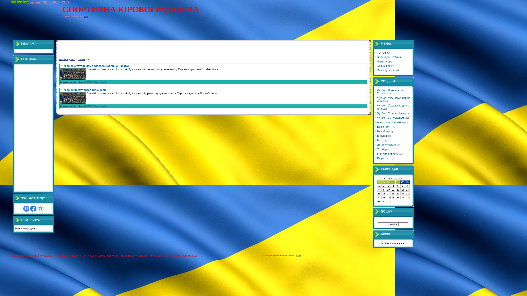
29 (379, 201)
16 (383, 193)
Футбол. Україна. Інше (391, 113)
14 (407, 189)
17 (388, 193)
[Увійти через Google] (40, 208)
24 (388, 197)
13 (402, 189)
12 (398, 189)
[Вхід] (25, 2)
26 (398, 197)
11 (393, 189)
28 (407, 197)
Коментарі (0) (101, 82)
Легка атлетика (386, 144)
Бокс (380, 140)
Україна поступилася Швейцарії (84, 89)
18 (393, 193)
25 (393, 197)
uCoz (298, 255)
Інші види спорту (387, 153)
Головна (63, 59)
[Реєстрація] (19, 2)
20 (402, 193)
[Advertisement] (86, 30)
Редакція (382, 158)
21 (407, 193)
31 (388, 201)
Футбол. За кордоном (390, 117)
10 (388, 189)
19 (398, 193)
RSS (86, 16)
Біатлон (382, 135)
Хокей (381, 149)
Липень (81, 59)
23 (383, 197)
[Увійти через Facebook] (33, 209)
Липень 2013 (393, 178)
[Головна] (14, 2)
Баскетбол (383, 126)
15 (379, 193)
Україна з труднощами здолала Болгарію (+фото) (96, 65)
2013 (72, 59)
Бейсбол (73, 82)
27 (402, 197)
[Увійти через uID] (26, 209)
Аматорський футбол (390, 122)
